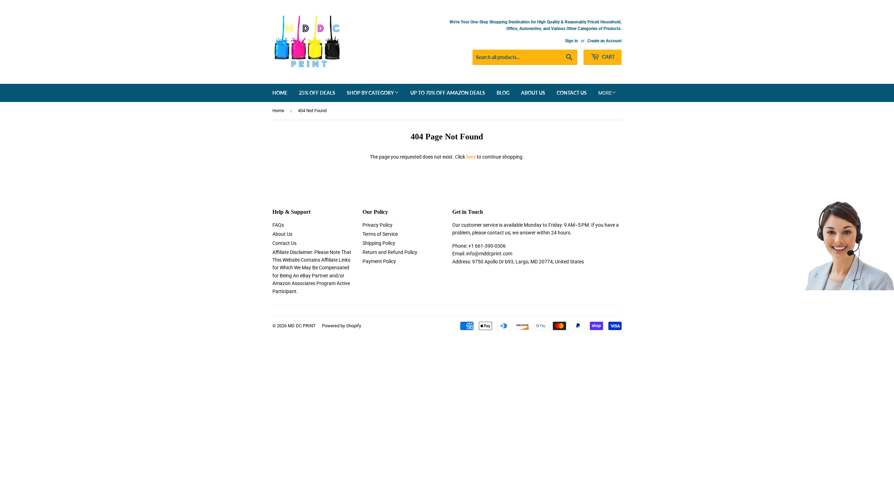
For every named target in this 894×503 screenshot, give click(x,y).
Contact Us (572, 93)
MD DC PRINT (302, 325)
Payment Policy (379, 261)
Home (279, 93)
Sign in (571, 40)
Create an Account (604, 40)
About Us (533, 93)
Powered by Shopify (341, 325)
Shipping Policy (378, 243)
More (605, 93)
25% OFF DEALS (317, 93)
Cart (608, 57)
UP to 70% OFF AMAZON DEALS (447, 93)
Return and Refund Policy (389, 252)
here (471, 157)
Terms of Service (380, 234)
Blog (503, 93)
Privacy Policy (377, 225)
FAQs (278, 225)
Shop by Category (371, 93)
